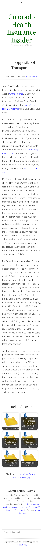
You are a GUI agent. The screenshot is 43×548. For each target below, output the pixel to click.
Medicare (17, 477)
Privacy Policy (21, 545)
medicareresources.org (12, 507)
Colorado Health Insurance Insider (21, 28)
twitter (37, 510)
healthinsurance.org (31, 504)
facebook (23, 513)
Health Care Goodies (27, 474)
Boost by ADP (11, 510)
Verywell (25, 507)
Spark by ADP (34, 507)
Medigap (26, 477)
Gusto (23, 510)
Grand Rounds (16, 93)
